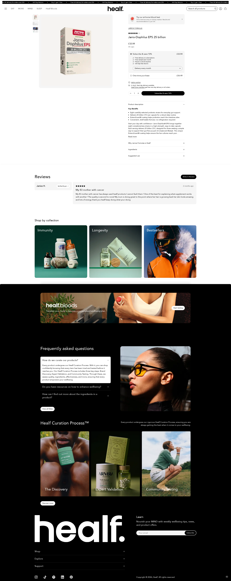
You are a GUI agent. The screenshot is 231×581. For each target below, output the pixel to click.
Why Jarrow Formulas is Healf (139, 143)
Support (39, 566)
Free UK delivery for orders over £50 (73, 2)
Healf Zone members (138, 87)
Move (21, 8)
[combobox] (158, 68)
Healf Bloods (51, 8)
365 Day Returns (29, 2)
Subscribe (190, 533)
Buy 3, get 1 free (48, 2)
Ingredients (132, 149)
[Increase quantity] (138, 93)
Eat (12, 8)
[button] (156, 33)
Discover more (47, 503)
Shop (37, 551)
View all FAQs (47, 409)
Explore (39, 558)
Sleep (39, 8)
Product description (135, 104)
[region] (76, 51)
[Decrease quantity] (130, 93)
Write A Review (188, 177)
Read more (132, 136)
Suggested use (134, 156)
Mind (30, 8)
